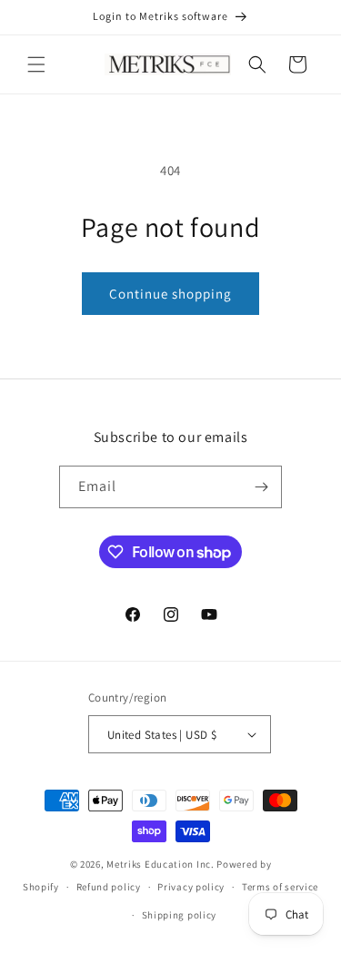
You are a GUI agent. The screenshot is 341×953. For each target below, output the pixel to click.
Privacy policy (191, 886)
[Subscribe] (261, 487)
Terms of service (280, 886)
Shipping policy (179, 915)
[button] (36, 64)
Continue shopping (170, 293)
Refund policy (108, 886)
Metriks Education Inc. (160, 864)
